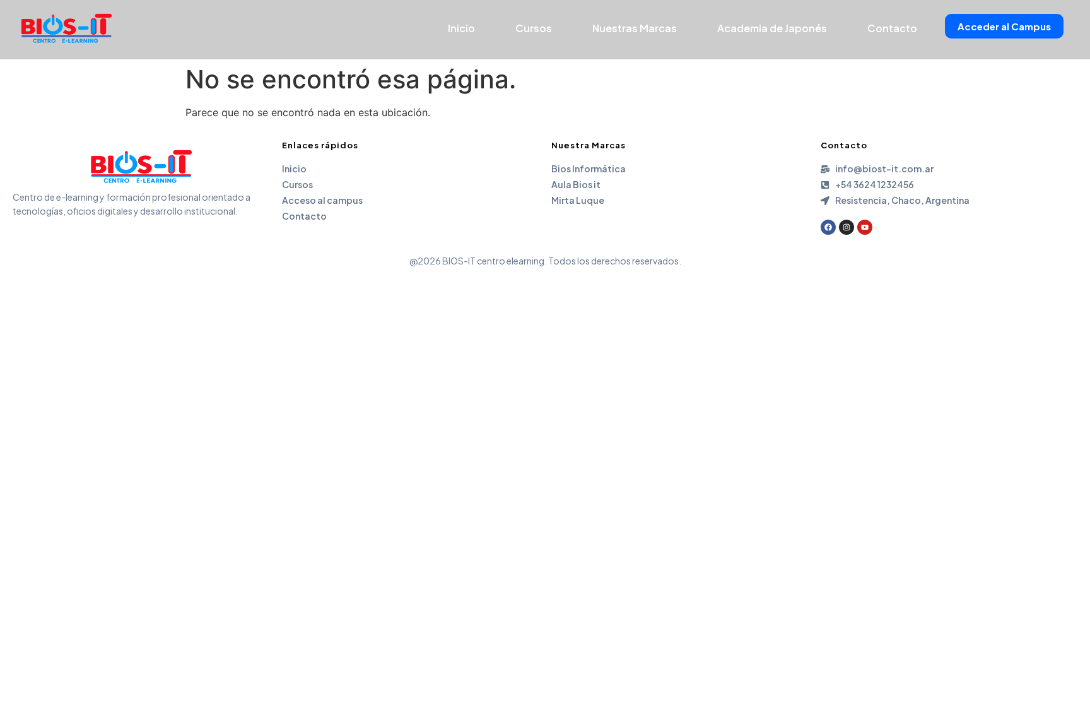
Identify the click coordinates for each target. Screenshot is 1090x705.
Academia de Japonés (772, 28)
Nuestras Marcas (634, 28)
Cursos (533, 28)
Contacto (892, 28)
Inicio (461, 28)
